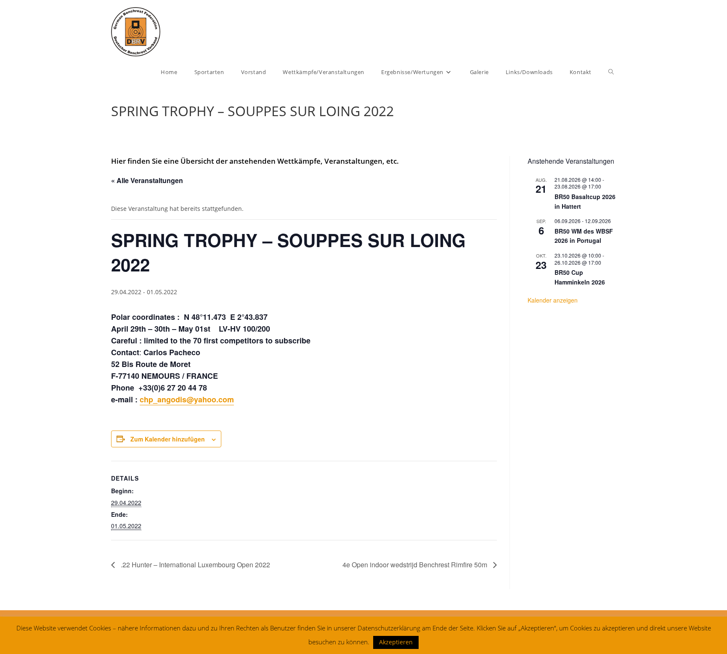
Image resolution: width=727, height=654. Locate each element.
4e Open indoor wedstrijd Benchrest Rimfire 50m (415, 564)
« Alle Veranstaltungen (147, 180)
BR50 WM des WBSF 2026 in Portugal (584, 236)
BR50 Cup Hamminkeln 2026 (580, 277)
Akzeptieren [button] (396, 642)
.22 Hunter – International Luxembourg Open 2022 (194, 564)
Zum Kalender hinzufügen (167, 439)
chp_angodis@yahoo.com (187, 399)
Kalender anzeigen (553, 300)
